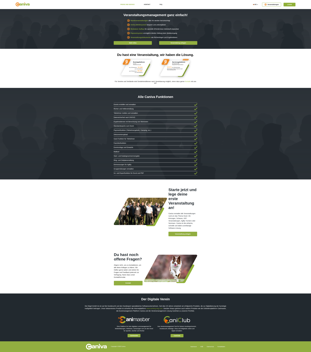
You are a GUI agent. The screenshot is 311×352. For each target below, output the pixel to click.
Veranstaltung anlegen (178, 43)
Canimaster (134, 335)
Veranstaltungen (273, 4)
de (256, 4)
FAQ (161, 4)
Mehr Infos (132, 43)
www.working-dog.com (154, 308)
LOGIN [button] (289, 4)
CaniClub (177, 335)
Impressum (193, 346)
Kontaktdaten (221, 346)
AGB (201, 346)
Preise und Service (127, 4)
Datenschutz (210, 346)
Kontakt (147, 4)
